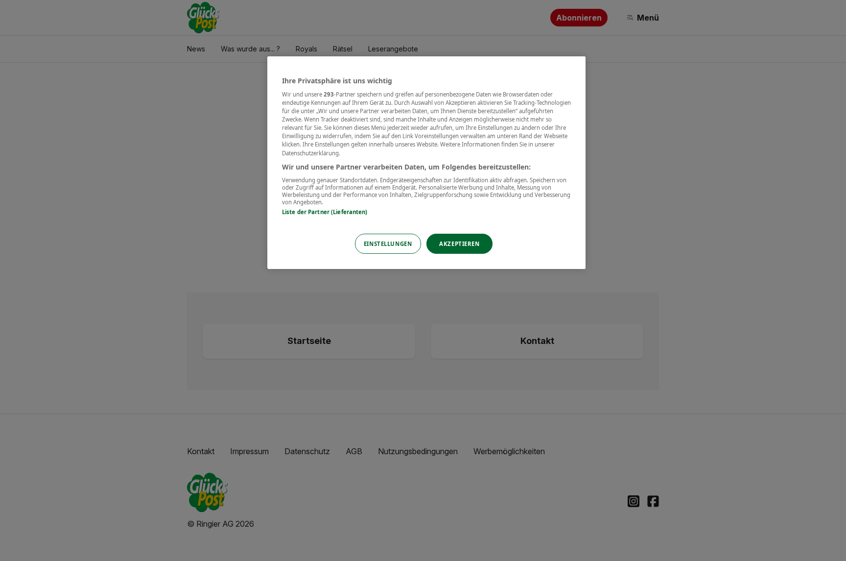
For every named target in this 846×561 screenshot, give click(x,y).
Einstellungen (388, 243)
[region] (426, 162)
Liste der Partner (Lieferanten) (325, 212)
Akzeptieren (459, 243)
